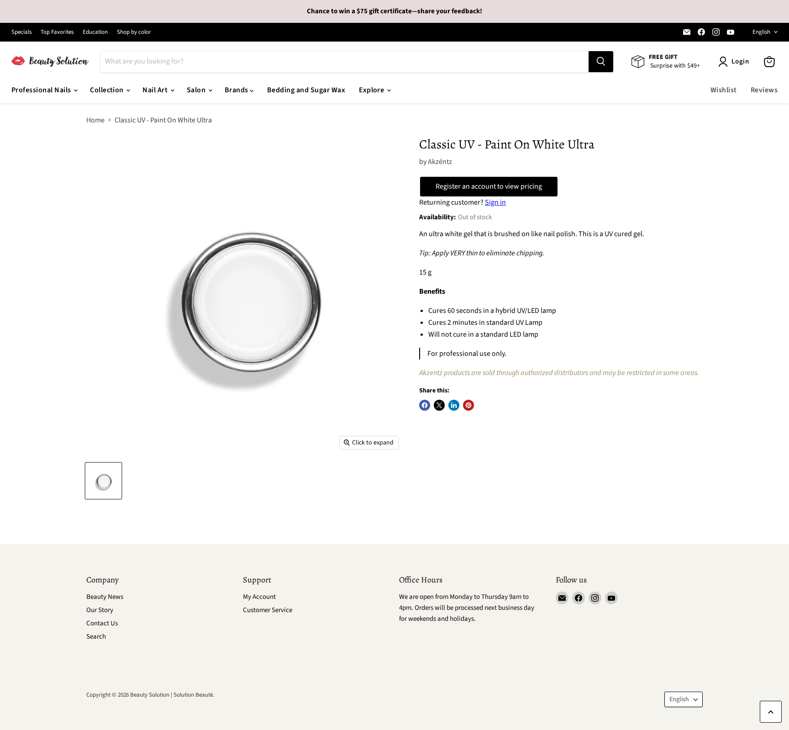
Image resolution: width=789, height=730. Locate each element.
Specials (21, 32)
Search (96, 636)
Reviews (764, 90)
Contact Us (102, 623)
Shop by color (134, 32)
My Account (259, 597)
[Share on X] (439, 405)
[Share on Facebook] (424, 405)
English (761, 32)
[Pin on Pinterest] (468, 405)
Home (95, 120)
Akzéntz (440, 162)
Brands (237, 90)
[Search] (601, 61)
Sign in (495, 202)
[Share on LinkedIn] (453, 405)
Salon (197, 90)
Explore (372, 90)
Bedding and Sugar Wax (306, 90)
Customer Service (267, 610)
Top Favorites (57, 32)
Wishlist (723, 90)
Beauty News (104, 597)
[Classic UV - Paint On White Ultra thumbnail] (103, 481)
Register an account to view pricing (489, 186)
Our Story (99, 610)
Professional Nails (42, 90)
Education (95, 32)
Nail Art (155, 90)
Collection (107, 90)
